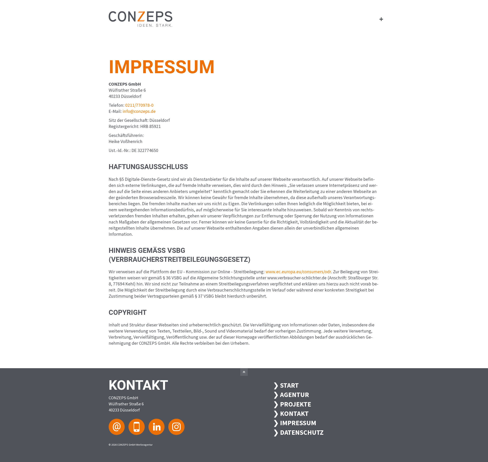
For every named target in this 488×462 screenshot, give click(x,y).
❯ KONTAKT (291, 413)
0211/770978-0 (139, 105)
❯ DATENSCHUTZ (298, 432)
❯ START (286, 385)
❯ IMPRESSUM (294, 423)
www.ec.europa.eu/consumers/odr (298, 272)
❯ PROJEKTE (292, 404)
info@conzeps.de (139, 111)
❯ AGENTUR (291, 394)
